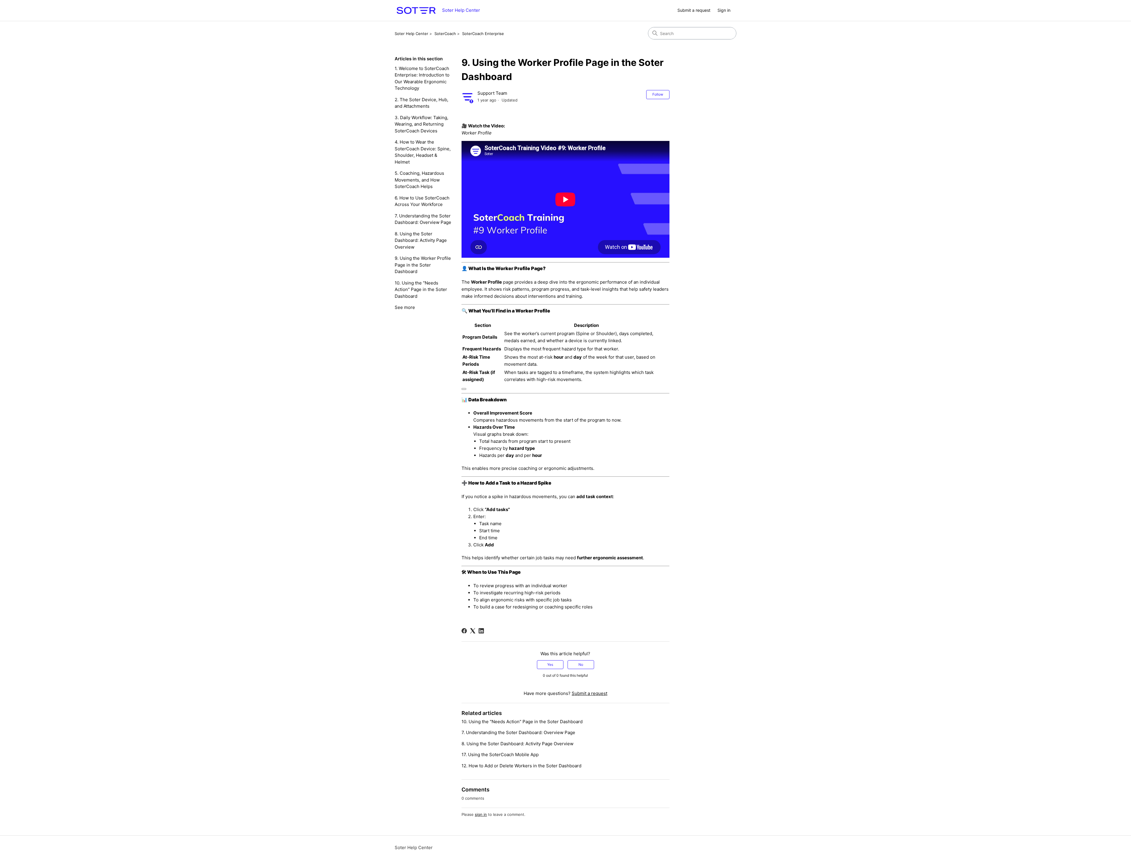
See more (405, 307)
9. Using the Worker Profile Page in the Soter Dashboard (423, 264)
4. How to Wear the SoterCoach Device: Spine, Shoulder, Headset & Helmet (423, 152)
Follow (657, 94)
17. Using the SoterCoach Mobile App (500, 754)
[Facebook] (464, 630)
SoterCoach (445, 33)
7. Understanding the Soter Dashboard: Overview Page (423, 219)
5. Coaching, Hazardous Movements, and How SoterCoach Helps (419, 179)
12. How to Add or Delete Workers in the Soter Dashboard (521, 765)
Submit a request (693, 10)
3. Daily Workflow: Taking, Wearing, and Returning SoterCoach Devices (421, 124)
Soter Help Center (411, 33)
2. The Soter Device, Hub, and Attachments (421, 103)
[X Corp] (472, 630)
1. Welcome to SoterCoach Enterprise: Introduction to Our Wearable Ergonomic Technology (422, 78)
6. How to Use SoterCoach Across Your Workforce (422, 201)
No (580, 664)
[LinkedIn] (481, 630)
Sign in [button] (723, 10)
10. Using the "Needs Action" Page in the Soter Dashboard (421, 289)
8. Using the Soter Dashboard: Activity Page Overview (421, 240)
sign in (481, 814)
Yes (550, 664)
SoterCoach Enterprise (483, 33)
